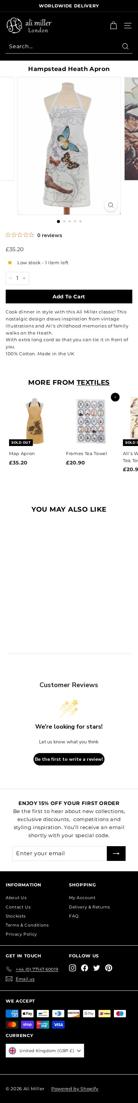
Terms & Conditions (27, 925)
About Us (16, 897)
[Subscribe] (116, 853)
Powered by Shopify (74, 1088)
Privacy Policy (21, 934)
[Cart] (113, 25)
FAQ (74, 915)
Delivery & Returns (89, 906)
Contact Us (18, 906)
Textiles (93, 382)
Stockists (16, 915)
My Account (82, 897)
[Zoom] (111, 205)
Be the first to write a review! (69, 759)
